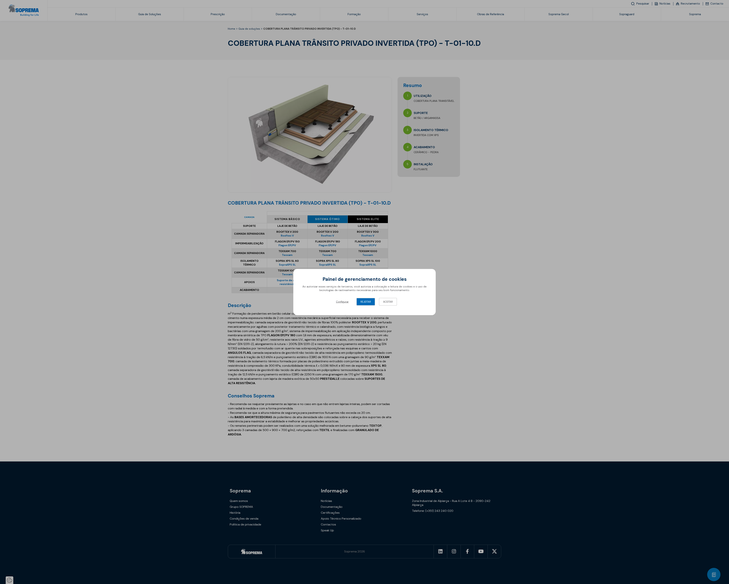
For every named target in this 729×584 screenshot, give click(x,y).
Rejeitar (366, 301)
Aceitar (388, 301)
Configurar (342, 301)
